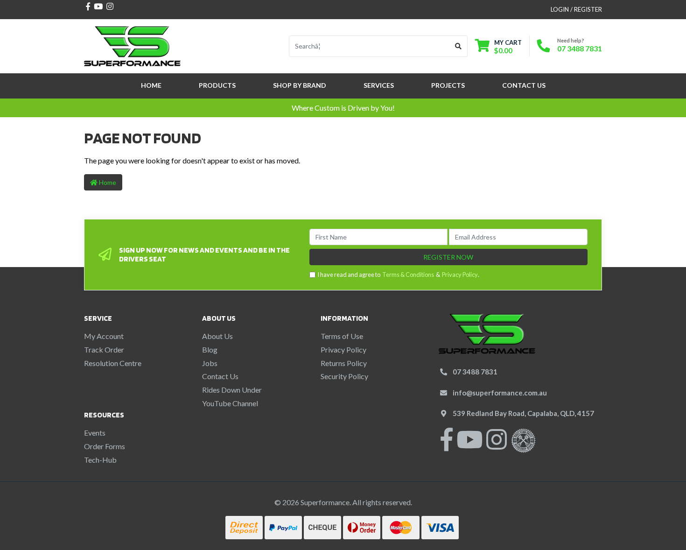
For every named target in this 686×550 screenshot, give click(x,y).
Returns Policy (344, 363)
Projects (448, 85)
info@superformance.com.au (500, 392)
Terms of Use (342, 335)
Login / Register (576, 9)
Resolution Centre (112, 363)
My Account (104, 335)
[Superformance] (132, 45)
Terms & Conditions (408, 274)
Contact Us (524, 85)
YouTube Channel (230, 403)
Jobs (209, 363)
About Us (217, 335)
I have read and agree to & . (398, 274)
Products (217, 85)
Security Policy (344, 376)
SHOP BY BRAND (299, 85)
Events (94, 432)
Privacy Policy (460, 274)
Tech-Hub (100, 459)
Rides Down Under (232, 389)
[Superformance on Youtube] (469, 445)
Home (151, 85)
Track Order (104, 349)
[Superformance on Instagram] (496, 445)
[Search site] (458, 46)
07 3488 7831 (579, 48)
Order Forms (104, 446)
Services (379, 85)
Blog (209, 349)
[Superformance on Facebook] (447, 445)
